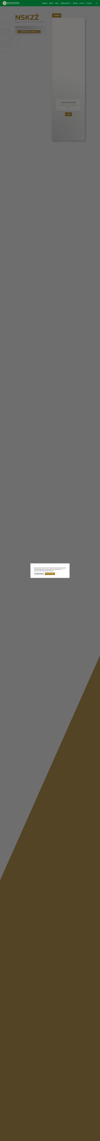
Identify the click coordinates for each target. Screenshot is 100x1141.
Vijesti (57, 3)
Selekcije (75, 3)
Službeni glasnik (65, 3)
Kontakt (89, 3)
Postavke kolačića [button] (39, 573)
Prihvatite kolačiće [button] (50, 573)
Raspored (44, 3)
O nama (81, 3)
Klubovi (51, 3)
